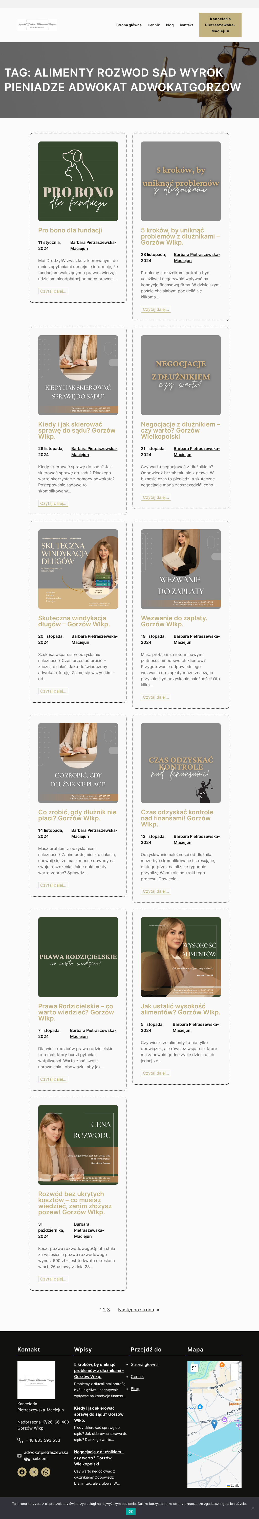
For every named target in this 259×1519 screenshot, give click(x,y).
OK (130, 1511)
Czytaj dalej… (54, 291)
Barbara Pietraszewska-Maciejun (89, 1230)
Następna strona (138, 1309)
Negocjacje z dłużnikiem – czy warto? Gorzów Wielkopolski (99, 1457)
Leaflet (235, 1485)
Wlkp (39, 1428)
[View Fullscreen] (194, 1368)
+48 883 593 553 (43, 1440)
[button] (214, 1424)
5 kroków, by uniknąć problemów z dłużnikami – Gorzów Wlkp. (99, 1370)
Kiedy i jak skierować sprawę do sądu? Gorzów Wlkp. (98, 1414)
